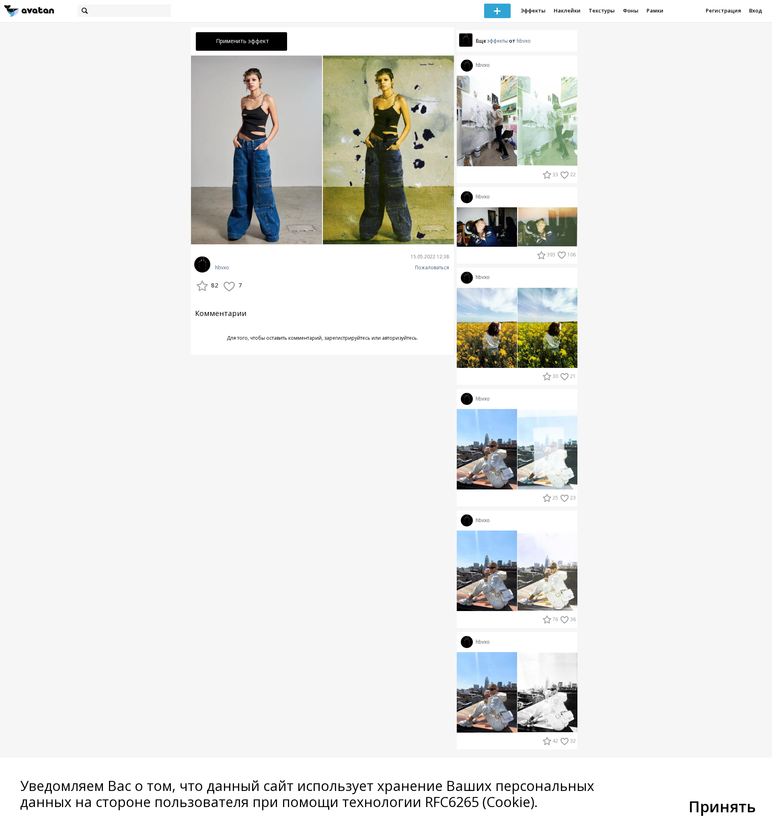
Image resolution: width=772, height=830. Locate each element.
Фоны (631, 10)
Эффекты (533, 10)
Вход (755, 10)
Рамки (655, 10)
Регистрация (723, 10)
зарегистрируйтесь (347, 337)
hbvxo (222, 267)
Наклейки (567, 10)
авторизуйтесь (399, 337)
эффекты (497, 40)
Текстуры (602, 10)
